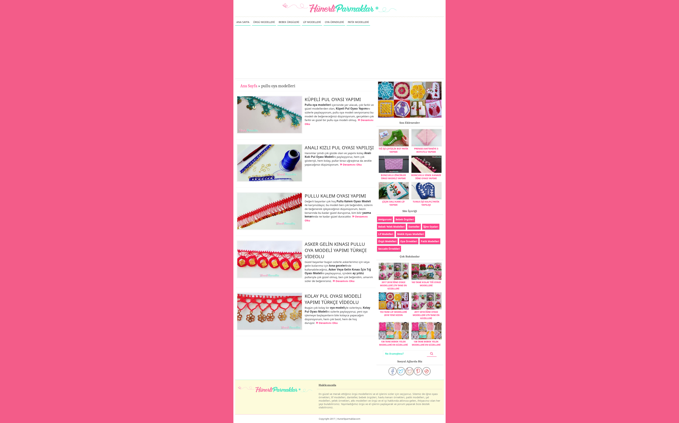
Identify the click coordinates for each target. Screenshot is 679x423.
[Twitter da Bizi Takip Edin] (401, 371)
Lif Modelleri (385, 234)
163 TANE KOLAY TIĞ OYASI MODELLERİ (426, 284)
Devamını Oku (352, 164)
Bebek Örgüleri (405, 219)
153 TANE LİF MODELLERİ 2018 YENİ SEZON (393, 313)
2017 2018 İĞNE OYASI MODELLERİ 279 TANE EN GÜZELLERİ (393, 285)
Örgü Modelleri (387, 241)
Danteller (414, 226)
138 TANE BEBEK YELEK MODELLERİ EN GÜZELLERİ (393, 343)
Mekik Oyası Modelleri (410, 234)
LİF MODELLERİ (312, 22)
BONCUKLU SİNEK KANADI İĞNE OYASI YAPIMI (426, 177)
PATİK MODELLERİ (358, 22)
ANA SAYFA (242, 22)
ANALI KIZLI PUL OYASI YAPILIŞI (339, 147)
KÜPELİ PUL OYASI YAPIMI (333, 99)
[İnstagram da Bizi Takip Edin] (409, 371)
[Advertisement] (339, 52)
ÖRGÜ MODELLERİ (264, 22)
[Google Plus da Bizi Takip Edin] (426, 371)
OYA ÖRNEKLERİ (334, 22)
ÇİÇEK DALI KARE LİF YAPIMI (393, 203)
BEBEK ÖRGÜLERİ (289, 22)
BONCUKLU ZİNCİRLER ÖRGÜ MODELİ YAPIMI (393, 177)
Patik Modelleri (430, 241)
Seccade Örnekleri (389, 248)
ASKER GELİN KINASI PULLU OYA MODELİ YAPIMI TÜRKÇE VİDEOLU (336, 250)
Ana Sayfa (248, 85)
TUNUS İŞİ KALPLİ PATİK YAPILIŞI (426, 203)
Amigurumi (385, 219)
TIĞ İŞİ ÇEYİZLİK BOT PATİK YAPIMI (393, 150)
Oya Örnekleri (408, 241)
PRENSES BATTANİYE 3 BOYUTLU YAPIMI (426, 150)
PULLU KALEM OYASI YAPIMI (335, 196)
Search (431, 354)
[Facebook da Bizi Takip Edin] (392, 371)
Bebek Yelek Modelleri (391, 226)
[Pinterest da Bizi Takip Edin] (418, 371)
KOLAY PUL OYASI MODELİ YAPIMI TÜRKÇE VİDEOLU (333, 299)
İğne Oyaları (430, 226)
